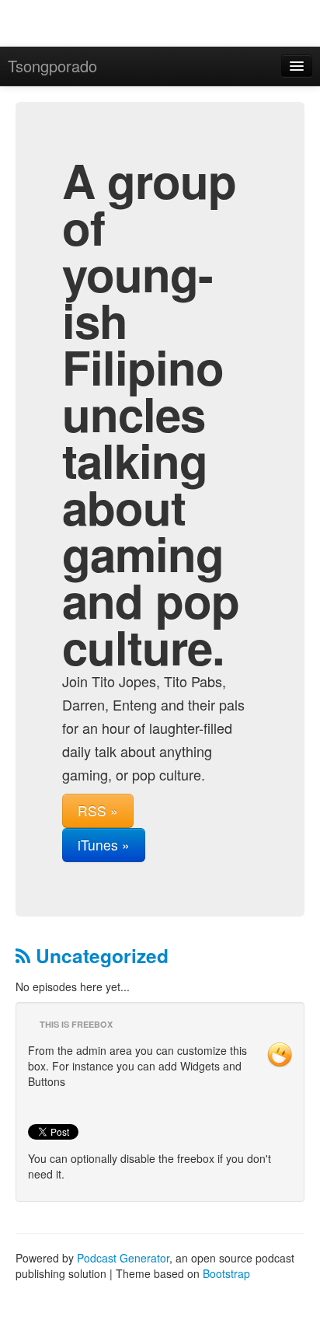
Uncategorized (99, 955)
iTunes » (104, 844)
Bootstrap (226, 1273)
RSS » (98, 810)
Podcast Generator (123, 1258)
